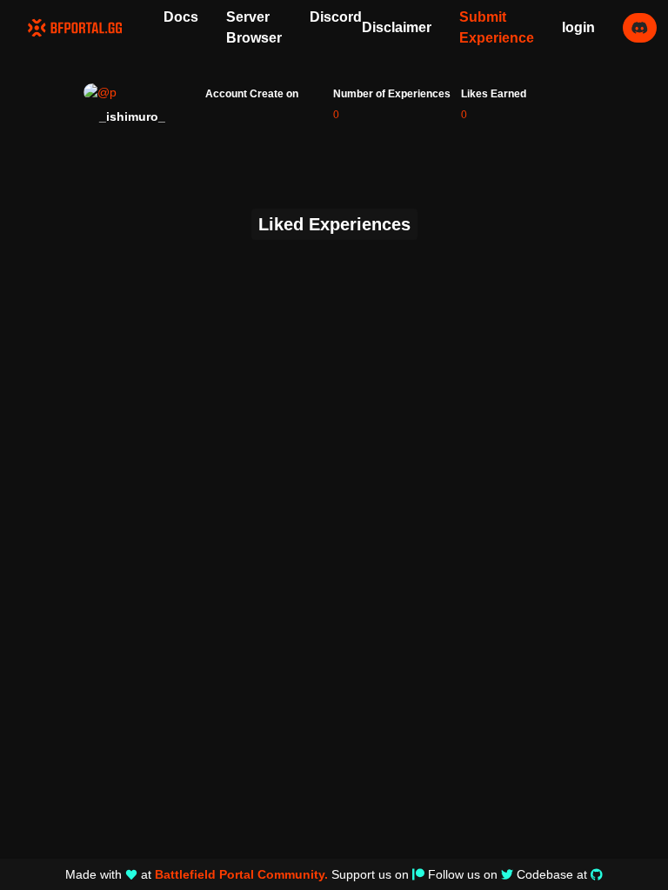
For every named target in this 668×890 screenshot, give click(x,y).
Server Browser (254, 27)
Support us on (370, 874)
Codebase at (552, 874)
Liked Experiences (334, 224)
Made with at (196, 874)
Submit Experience (496, 27)
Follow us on (463, 874)
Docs (181, 17)
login (578, 27)
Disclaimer (396, 27)
